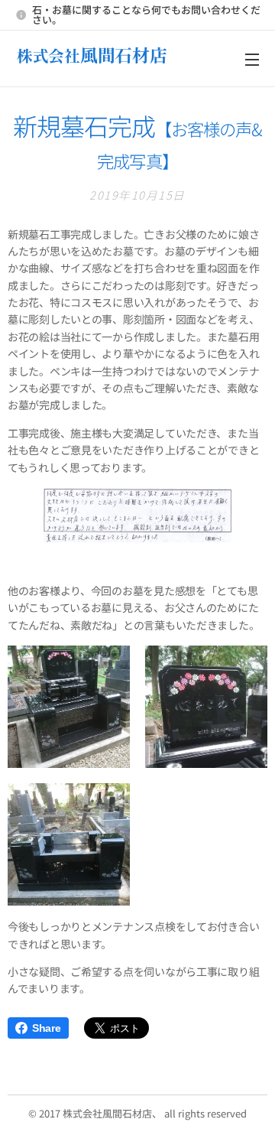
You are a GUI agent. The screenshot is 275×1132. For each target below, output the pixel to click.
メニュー (252, 59)
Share (46, 1028)
